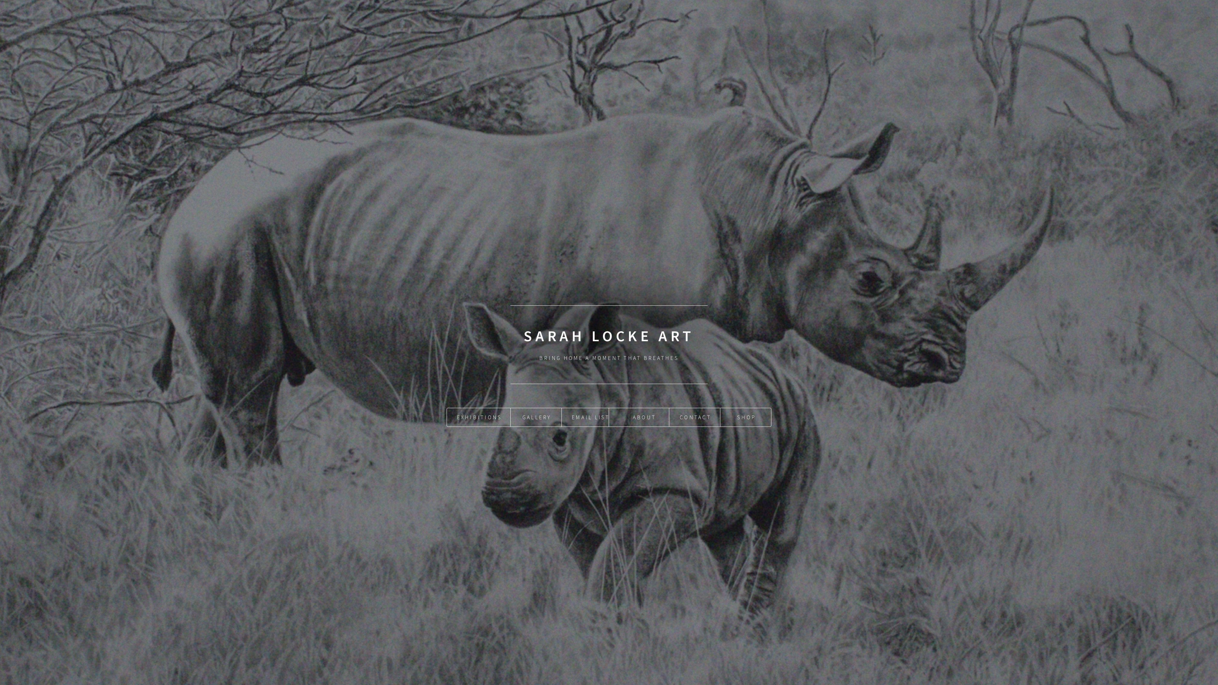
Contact (695, 417)
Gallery (536, 417)
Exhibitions (479, 417)
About (644, 417)
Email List (591, 417)
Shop (746, 417)
